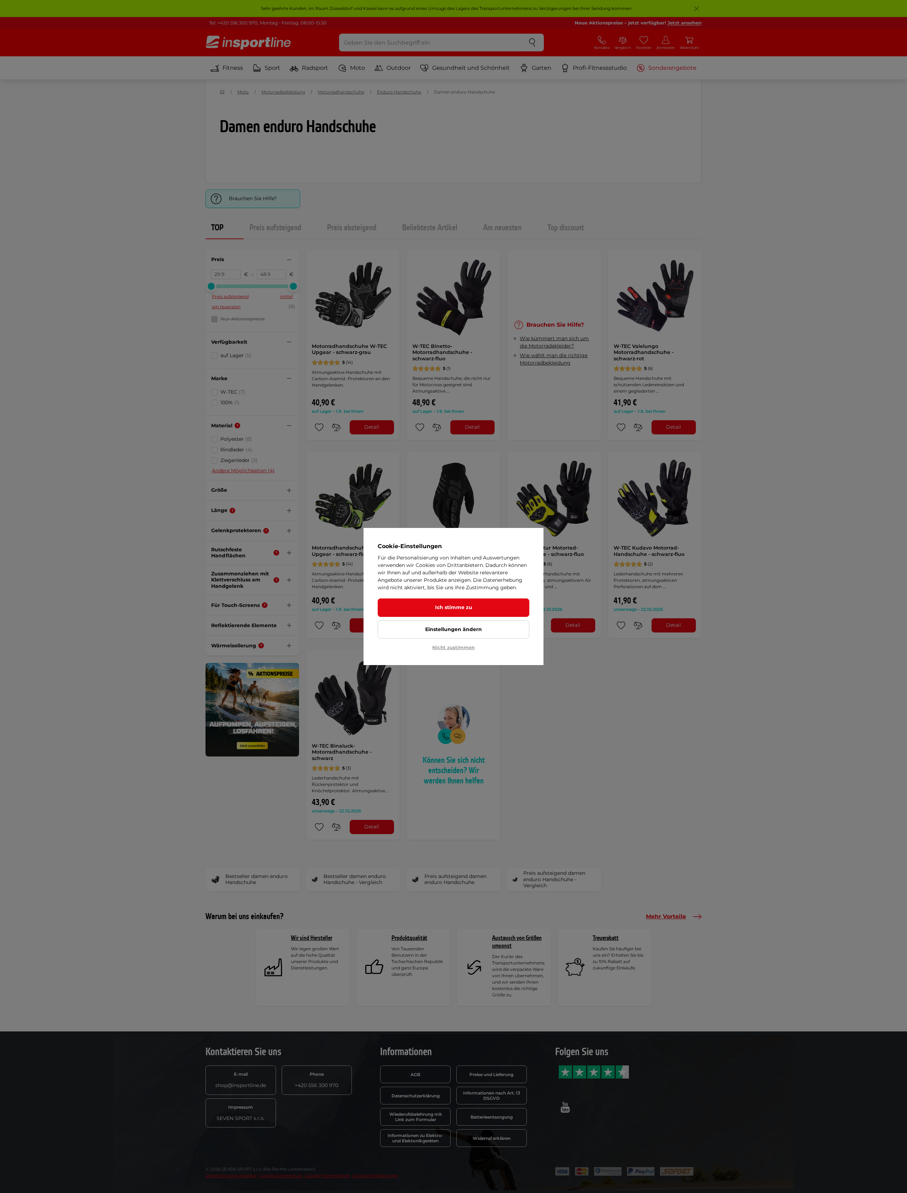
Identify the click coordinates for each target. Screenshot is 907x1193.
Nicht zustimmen (453, 647)
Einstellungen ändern (453, 629)
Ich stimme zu (453, 607)
